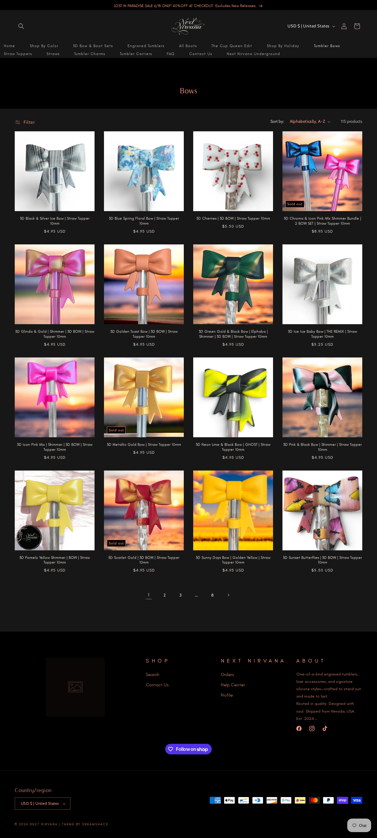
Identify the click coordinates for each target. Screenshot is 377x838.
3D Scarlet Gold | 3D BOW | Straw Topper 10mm (143, 560)
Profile (227, 695)
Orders (227, 674)
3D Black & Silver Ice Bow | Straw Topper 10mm (55, 221)
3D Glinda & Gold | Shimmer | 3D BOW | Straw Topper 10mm (54, 334)
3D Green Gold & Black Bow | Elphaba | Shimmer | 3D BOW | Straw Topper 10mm (233, 334)
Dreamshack (95, 824)
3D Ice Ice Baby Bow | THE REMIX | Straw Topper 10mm (322, 334)
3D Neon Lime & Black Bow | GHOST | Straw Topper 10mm (233, 447)
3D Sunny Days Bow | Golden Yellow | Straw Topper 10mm (233, 560)
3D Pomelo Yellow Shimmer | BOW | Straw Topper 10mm (54, 560)
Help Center (233, 684)
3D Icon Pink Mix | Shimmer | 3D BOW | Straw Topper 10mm (54, 447)
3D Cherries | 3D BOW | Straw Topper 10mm (233, 218)
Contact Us (157, 684)
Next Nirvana (44, 824)
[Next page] (228, 595)
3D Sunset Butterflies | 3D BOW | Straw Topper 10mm (322, 560)
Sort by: (277, 121)
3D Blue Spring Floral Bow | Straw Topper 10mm (144, 221)
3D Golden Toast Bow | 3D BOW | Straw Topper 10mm (144, 334)
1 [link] (149, 595)
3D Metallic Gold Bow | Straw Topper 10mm (144, 444)
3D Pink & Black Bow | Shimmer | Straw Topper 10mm (322, 447)
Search (152, 674)
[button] (21, 26)
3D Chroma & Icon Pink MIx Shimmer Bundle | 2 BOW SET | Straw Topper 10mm (322, 221)
